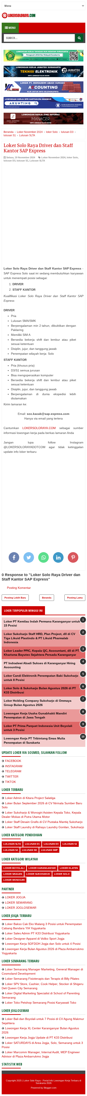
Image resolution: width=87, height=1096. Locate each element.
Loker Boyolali (13, 868)
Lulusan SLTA (37, 160)
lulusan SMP (49, 850)
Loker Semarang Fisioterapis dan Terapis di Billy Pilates (42, 978)
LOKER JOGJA (15, 897)
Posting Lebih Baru (15, 597)
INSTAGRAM (13, 766)
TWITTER (11, 776)
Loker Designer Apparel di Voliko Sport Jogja (34, 938)
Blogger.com (50, 1087)
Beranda (46, 597)
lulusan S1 (22, 160)
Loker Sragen (12, 874)
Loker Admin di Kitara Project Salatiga (30, 798)
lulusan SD (29, 850)
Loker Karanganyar (42, 868)
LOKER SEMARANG (19, 902)
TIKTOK (10, 781)
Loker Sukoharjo (38, 874)
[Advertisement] (43, 208)
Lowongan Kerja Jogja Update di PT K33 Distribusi (38, 1037)
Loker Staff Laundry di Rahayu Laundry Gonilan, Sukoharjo (44, 827)
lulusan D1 (32, 844)
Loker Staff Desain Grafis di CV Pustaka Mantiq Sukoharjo (44, 822)
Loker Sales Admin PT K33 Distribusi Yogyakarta (37, 933)
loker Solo (72, 157)
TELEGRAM (13, 771)
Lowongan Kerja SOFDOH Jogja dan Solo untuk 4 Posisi (42, 943)
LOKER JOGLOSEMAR (20, 907)
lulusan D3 (9, 160)
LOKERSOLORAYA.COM (39, 428)
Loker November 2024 (53, 157)
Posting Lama (75, 597)
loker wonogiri (14, 880)
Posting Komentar (19, 587)
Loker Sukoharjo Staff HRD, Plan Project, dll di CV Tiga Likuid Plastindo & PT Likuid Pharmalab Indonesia (39, 638)
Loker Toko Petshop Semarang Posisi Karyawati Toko (40, 1002)
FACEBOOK (13, 761)
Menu (12, 28)
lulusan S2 (10, 850)
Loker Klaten (69, 868)
